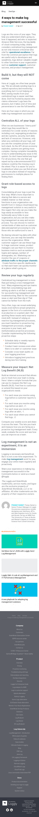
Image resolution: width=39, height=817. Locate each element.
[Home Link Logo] (7, 2)
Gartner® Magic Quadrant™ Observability (19, 654)
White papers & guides (19, 736)
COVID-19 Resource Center (19, 651)
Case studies (19, 742)
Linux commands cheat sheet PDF (19, 772)
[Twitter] (7, 809)
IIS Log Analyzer (19, 724)
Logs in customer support (19, 690)
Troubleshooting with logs (19, 672)
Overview (19, 663)
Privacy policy (29, 802)
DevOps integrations (19, 678)
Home (13, 615)
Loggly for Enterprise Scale (19, 684)
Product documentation (19, 781)
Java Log (19, 754)
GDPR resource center (19, 638)
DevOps (12, 11)
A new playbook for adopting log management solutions (15, 600)
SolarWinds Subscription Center (19, 635)
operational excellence (19, 52)
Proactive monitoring (19, 669)
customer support (17, 65)
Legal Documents (29, 800)
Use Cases (19, 715)
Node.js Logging (19, 696)
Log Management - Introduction (19, 733)
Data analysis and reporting (19, 675)
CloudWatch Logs (19, 766)
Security (19, 681)
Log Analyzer (19, 718)
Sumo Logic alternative (19, 699)
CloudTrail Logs (20, 769)
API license (29, 807)
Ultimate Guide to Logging (19, 745)
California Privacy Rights (29, 804)
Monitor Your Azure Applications (19, 705)
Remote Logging (19, 763)
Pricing (19, 666)
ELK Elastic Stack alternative (19, 702)
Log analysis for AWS (19, 687)
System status (19, 791)
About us (19, 629)
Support (19, 788)
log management (15, 459)
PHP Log (19, 751)
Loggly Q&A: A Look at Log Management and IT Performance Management (19, 576)
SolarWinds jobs (19, 645)
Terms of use (26, 805)
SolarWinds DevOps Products (19, 709)
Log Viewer (19, 721)
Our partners (19, 641)
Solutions (19, 712)
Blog (4, 11)
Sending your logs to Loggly (19, 785)
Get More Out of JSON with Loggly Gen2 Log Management (18, 552)
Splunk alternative (19, 693)
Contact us (19, 648)
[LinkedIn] (11, 809)
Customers (19, 632)
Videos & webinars (20, 739)
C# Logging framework (19, 757)
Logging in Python (19, 760)
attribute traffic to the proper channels (19, 260)
